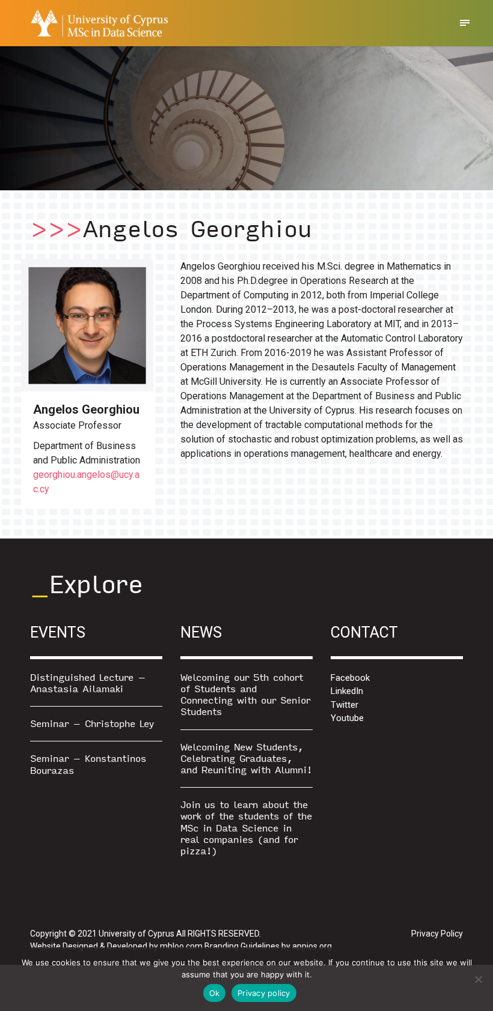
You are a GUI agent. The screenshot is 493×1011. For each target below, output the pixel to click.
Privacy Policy (437, 933)
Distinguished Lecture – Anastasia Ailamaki (87, 682)
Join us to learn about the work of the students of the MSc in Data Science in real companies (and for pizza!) (246, 827)
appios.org (312, 946)
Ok (214, 993)
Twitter (344, 704)
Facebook (350, 677)
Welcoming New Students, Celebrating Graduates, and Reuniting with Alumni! (246, 758)
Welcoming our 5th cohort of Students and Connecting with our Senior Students (245, 694)
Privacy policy (263, 993)
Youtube (347, 718)
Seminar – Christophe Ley (91, 723)
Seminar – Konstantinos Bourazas (88, 763)
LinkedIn (347, 691)
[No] (478, 979)
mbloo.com (181, 946)
